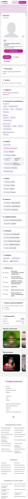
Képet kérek (13, 51)
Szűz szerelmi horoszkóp (20, 489)
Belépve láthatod (20, 321)
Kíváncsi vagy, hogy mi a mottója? (13, 83)
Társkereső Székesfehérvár (5, 437)
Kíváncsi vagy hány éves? (11, 148)
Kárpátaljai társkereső (19, 469)
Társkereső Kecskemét (19, 434)
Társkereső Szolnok (18, 436)
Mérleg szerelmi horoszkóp (5, 493)
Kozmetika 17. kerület (19, 473)
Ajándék (7, 61)
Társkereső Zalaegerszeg (17, 446)
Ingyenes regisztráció (11, 390)
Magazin (8, 400)
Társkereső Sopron (5, 449)
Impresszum (9, 396)
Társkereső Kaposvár (6, 445)
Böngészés (8, 388)
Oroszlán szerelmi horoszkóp (5, 490)
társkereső (3, 463)
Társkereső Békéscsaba (20, 440)
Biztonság (8, 407)
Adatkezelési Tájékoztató (12, 405)
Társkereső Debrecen (19, 428)
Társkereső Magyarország (17, 451)
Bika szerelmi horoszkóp (20, 483)
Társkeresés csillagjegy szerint (13, 480)
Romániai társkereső (19, 465)
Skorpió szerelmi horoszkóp (18, 493)
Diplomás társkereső (6, 467)
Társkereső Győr (18, 432)
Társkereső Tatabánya (19, 449)
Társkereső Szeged (18, 430)
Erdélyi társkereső (5, 465)
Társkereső (17, 463)
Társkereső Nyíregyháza (6, 434)
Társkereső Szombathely (4, 440)
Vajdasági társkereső (6, 471)
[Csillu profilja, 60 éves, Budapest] (11, 362)
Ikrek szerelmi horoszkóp (4, 486)
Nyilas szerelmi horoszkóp (4, 497)
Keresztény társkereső (19, 467)
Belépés (15, 2)
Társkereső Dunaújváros (6, 451)
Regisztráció (22, 2)
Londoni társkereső (18, 471)
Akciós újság (4, 473)
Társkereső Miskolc (5, 430)
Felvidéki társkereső (6, 469)
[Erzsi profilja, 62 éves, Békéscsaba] (11, 339)
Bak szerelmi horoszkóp (19, 496)
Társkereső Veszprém (6, 443)
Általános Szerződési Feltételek (13, 403)
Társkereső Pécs (5, 432)
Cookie (7, 409)
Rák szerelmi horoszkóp (19, 486)
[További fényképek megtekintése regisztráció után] (11, 28)
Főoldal (7, 386)
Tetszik (15, 57)
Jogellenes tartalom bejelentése (13, 411)
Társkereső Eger (18, 443)
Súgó (7, 398)
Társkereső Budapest (6, 428)
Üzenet (7, 57)
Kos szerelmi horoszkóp (6, 483)
